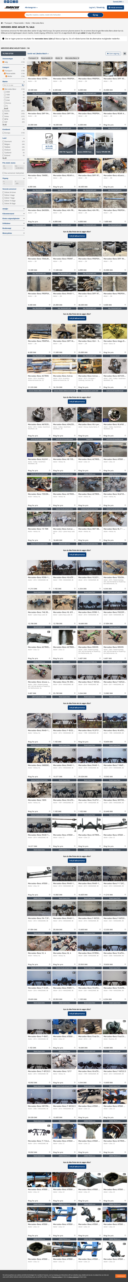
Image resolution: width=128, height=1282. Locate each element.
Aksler (28, 23)
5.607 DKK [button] (82, 658)
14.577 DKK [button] (57, 777)
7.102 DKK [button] (57, 589)
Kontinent (6, 129)
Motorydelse (7, 233)
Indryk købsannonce (77, 236)
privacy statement (73, 1277)
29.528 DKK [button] (83, 777)
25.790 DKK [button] (57, 693)
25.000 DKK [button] (108, 90)
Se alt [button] (6, 108)
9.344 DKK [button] (108, 589)
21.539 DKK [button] (32, 387)
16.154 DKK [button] (57, 387)
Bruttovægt (6, 228)
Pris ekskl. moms (8, 163)
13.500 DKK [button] (32, 270)
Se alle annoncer (49, 147)
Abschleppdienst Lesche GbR (89, 391)
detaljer (5, 209)
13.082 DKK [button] (108, 693)
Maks (16, 166)
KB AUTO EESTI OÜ (64, 544)
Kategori (5, 67)
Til (15, 181)
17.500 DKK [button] (57, 270)
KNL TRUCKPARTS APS (39, 93)
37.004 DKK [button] (108, 624)
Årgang (5, 178)
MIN (4, 166)
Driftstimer (6, 223)
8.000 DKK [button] (32, 187)
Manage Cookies (57, 1277)
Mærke (5, 81)
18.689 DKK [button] (57, 540)
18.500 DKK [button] (57, 125)
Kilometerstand (8, 214)
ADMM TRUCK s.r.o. (89, 474)
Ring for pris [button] (109, 125)
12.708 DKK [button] (32, 624)
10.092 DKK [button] (108, 777)
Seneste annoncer (9, 189)
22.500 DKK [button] (32, 90)
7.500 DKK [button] (108, 222)
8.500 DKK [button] (57, 90)
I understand (121, 1276)
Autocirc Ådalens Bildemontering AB (39, 391)
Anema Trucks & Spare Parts (64, 474)
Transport (8, 23)
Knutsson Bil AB (115, 356)
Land (4, 138)
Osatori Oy (89, 439)
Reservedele (19, 23)
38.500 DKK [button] (83, 187)
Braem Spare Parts (39, 592)
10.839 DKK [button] (108, 742)
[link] (39, 68)
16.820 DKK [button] (83, 895)
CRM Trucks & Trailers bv (115, 592)
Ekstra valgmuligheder (11, 218)
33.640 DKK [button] (108, 811)
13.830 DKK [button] (83, 930)
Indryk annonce (116, 7)
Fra (3, 181)
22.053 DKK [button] (83, 964)
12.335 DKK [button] (108, 930)
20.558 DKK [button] (57, 930)
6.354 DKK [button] (82, 589)
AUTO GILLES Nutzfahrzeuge (114, 391)
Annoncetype (7, 59)
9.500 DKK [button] (32, 305)
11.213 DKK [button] (32, 589)
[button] (13, 53)
